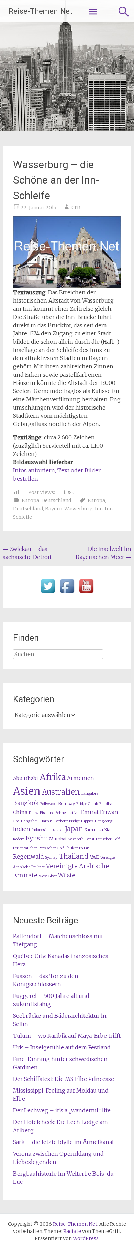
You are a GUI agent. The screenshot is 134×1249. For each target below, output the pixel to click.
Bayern (53, 509)
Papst (89, 839)
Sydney (51, 857)
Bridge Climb (87, 804)
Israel (57, 830)
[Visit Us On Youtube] (86, 593)
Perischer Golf (108, 839)
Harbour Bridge (67, 821)
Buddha (105, 804)
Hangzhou (30, 821)
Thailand (74, 856)
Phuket (71, 848)
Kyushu (37, 838)
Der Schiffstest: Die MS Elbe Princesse (63, 1078)
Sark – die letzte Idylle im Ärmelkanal (63, 1142)
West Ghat (48, 876)
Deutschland (56, 500)
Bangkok (26, 803)
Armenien (80, 778)
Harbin (46, 821)
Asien (27, 791)
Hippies (87, 821)
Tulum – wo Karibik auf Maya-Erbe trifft (67, 1035)
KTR (75, 207)
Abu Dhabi (25, 778)
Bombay (66, 803)
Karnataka (94, 830)
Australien (61, 792)
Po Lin (84, 848)
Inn (99, 509)
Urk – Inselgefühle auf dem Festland (62, 1047)
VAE (94, 857)
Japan (74, 829)
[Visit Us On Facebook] (67, 593)
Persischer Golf (51, 848)
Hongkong (103, 821)
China (20, 812)
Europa (30, 500)
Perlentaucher (25, 848)
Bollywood (48, 804)
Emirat (90, 812)
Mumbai (57, 839)
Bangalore (89, 793)
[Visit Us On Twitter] (47, 593)
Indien (21, 829)
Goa (16, 821)
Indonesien (41, 830)
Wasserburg (78, 509)
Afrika (53, 776)
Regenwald (28, 856)
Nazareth (76, 839)
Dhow (33, 813)
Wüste (66, 875)
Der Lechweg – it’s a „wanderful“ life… (63, 1110)
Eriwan (109, 812)
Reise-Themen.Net (40, 11)
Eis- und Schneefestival (60, 813)
